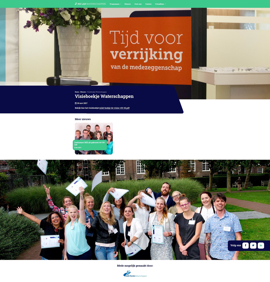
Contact (148, 4)
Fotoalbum (159, 4)
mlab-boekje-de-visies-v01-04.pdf (114, 108)
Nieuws (128, 4)
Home (77, 92)
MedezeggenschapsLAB (90, 3)
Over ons (138, 4)
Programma (114, 4)
